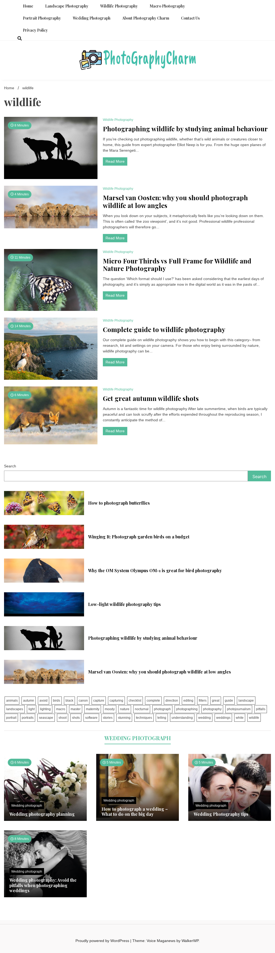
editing (188, 700)
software (91, 718)
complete (153, 700)
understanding (182, 718)
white (240, 718)
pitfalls (260, 709)
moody (110, 709)
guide (229, 700)
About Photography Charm (145, 18)
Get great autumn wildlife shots (151, 398)
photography (212, 709)
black (69, 700)
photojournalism (239, 709)
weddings (223, 718)
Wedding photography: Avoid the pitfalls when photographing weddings (43, 885)
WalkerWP (190, 941)
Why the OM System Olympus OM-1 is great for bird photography (155, 570)
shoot (63, 718)
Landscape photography (66, 6)
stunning (124, 718)
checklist (135, 700)
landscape (246, 700)
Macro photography (167, 6)
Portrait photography (42, 18)
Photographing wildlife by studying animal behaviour (185, 129)
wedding (204, 718)
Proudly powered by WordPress (102, 941)
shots (76, 718)
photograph (162, 709)
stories (108, 718)
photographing (187, 709)
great (215, 700)
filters (203, 700)
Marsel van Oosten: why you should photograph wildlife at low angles (175, 201)
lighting (45, 709)
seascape (46, 718)
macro (60, 709)
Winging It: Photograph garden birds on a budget (138, 536)
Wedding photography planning (42, 814)
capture (98, 700)
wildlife (254, 718)
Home (28, 6)
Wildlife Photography (119, 6)
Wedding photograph (91, 18)
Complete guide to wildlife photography (164, 329)
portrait (11, 718)
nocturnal (142, 709)
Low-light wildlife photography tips (124, 604)
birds (56, 700)
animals (12, 700)
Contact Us (190, 18)
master (76, 709)
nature (124, 709)
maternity (92, 709)
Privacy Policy (35, 30)
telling (161, 718)
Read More (115, 161)
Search (10, 466)
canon (83, 700)
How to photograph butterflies (119, 503)
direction (171, 700)
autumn (28, 700)
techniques (144, 718)
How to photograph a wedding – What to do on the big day (135, 811)
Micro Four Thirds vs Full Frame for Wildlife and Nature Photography (177, 265)
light (31, 709)
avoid (43, 700)
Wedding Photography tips (221, 814)
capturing (116, 700)
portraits (28, 718)
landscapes (14, 709)
